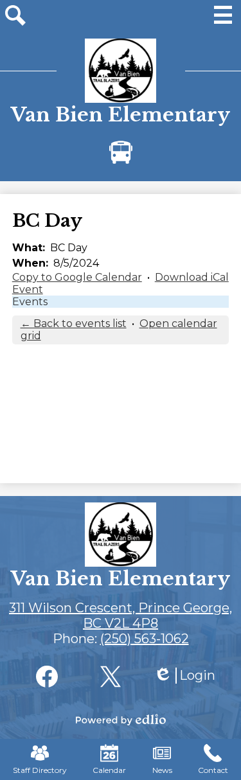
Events (30, 302)
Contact (213, 770)
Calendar (109, 770)
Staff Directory (40, 770)
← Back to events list (74, 323)
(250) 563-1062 (144, 638)
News (162, 770)
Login (184, 676)
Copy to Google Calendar (77, 277)
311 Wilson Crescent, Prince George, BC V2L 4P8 (120, 615)
